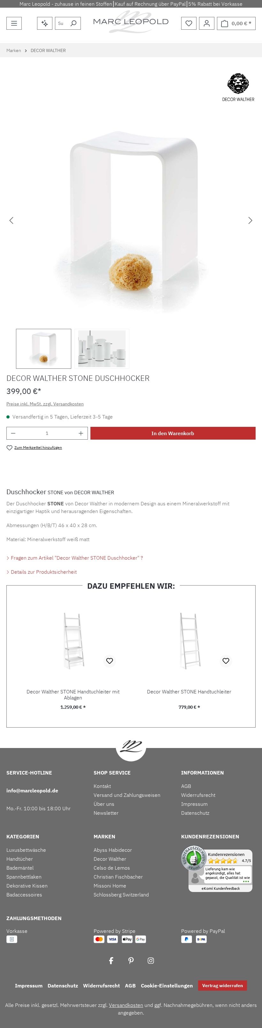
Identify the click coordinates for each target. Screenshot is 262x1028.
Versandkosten (126, 1005)
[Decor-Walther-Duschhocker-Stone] (130, 220)
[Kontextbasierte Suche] (44, 23)
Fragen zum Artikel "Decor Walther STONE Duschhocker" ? (76, 558)
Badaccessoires (24, 894)
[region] (131, 242)
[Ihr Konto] (206, 23)
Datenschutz (195, 813)
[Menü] (14, 23)
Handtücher (19, 859)
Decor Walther (110, 859)
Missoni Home (110, 885)
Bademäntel (20, 868)
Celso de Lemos (112, 868)
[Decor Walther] (238, 87)
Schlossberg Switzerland (121, 894)
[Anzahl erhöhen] (81, 433)
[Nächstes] (250, 220)
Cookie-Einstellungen (167, 985)
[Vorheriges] (11, 220)
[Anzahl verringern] (13, 433)
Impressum (194, 804)
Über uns (104, 804)
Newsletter (106, 813)
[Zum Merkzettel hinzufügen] (109, 661)
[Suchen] (73, 23)
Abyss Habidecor (113, 850)
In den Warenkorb (172, 433)
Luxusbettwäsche (26, 850)
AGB (186, 786)
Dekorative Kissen (27, 885)
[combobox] (60, 23)
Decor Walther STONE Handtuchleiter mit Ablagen (73, 695)
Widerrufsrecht (198, 795)
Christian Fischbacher (118, 876)
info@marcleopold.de (32, 790)
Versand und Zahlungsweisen (127, 795)
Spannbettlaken (24, 876)
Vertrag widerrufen (222, 985)
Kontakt (102, 786)
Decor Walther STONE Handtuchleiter (189, 692)
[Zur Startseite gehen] (131, 21)
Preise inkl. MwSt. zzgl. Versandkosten (45, 404)
